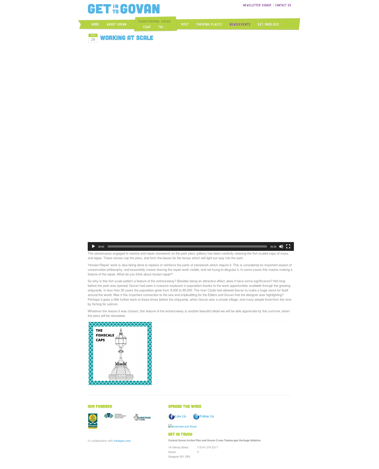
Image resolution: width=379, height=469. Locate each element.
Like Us (180, 416)
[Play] (93, 246)
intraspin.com (122, 440)
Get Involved (268, 24)
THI (160, 27)
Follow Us (207, 416)
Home (95, 24)
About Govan (117, 24)
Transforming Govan (154, 21)
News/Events (240, 24)
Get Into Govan (124, 9)
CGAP (147, 27)
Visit (185, 24)
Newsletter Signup (257, 5)
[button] (191, 147)
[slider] (187, 246)
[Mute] (281, 246)
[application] (191, 148)
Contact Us (283, 5)
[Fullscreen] (288, 246)
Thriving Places (209, 24)
